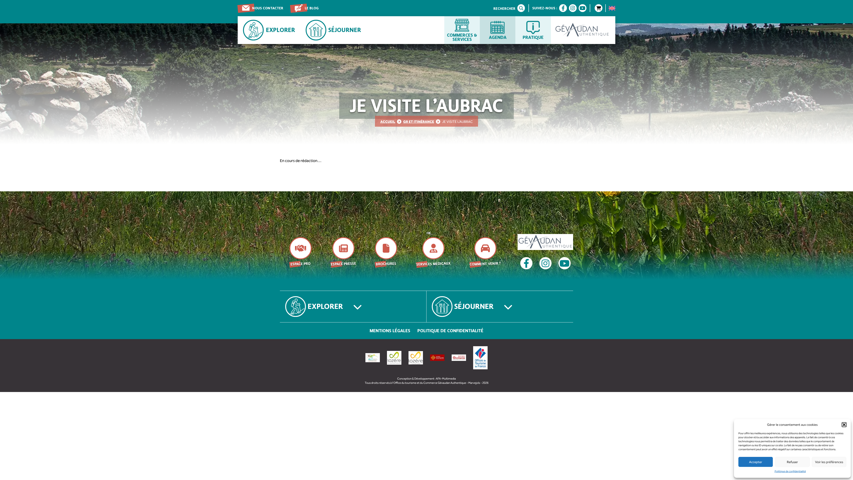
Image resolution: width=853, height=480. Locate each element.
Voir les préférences (829, 462)
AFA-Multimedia (446, 378)
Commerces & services (462, 37)
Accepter (755, 462)
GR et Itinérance (418, 122)
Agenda (497, 37)
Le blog (312, 8)
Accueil (387, 122)
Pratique (533, 37)
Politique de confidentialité (790, 471)
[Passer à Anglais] (612, 8)
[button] (844, 424)
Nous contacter (267, 8)
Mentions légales (390, 330)
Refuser (792, 462)
